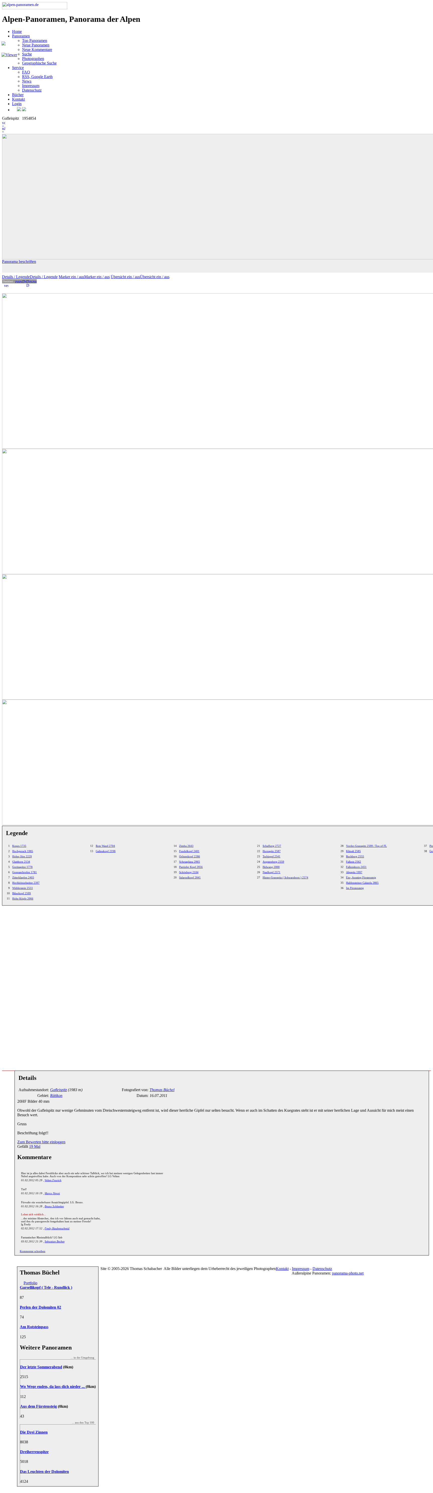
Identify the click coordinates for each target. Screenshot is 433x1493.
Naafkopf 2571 (271, 872)
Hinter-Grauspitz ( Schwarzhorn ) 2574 (285, 877)
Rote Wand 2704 (105, 845)
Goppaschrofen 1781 (24, 872)
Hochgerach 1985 (22, 851)
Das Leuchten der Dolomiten (44, 1471)
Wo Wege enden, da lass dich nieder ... (53, 1386)
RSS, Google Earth (37, 76)
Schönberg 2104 (188, 872)
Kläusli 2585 (353, 851)
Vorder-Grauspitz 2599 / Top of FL (366, 845)
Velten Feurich (53, 1180)
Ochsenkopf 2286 (189, 856)
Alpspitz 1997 (354, 872)
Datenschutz (32, 90)
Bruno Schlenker (54, 1206)
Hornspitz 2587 (272, 851)
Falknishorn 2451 (356, 866)
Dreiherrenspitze (34, 1452)
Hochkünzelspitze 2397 (26, 882)
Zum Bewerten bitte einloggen (41, 1142)
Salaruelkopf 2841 (190, 877)
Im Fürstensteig (355, 887)
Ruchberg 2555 (355, 856)
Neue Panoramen (35, 45)
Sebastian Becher (55, 1241)
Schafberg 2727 (272, 845)
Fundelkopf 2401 (189, 851)
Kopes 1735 (19, 845)
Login (17, 104)
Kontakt (18, 99)
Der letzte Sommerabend (41, 1367)
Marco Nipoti (52, 1193)
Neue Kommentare (37, 49)
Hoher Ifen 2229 (22, 856)
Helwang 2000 (271, 866)
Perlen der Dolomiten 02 (40, 1307)
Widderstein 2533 (22, 887)
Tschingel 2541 (271, 856)
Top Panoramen (34, 40)
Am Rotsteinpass (34, 1327)
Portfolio (30, 1283)
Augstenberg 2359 (273, 861)
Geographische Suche (39, 63)
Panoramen (21, 36)
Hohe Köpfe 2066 (22, 898)
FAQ (26, 72)
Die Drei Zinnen (34, 1432)
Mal (34, 1146)
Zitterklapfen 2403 (23, 877)
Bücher (18, 95)
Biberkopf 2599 (21, 893)
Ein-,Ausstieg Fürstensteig (361, 877)
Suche (27, 54)
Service (18, 67)
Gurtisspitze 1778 (22, 866)
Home (17, 31)
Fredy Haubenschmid (57, 1228)
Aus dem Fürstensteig (38, 1406)
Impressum (30, 86)
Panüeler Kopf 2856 (191, 866)
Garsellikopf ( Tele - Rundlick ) (46, 1287)
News (26, 81)
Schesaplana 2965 (189, 861)
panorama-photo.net (348, 1273)
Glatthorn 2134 (21, 861)
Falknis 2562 (353, 861)
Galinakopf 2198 (106, 851)
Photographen (33, 58)
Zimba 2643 (186, 845)
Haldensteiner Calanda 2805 (362, 882)
